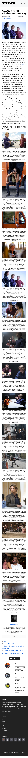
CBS (22, 64)
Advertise (23, 752)
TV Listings (4, 730)
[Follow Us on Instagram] (15, 739)
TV (5, 641)
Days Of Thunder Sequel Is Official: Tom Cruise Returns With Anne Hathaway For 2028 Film (20, 689)
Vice (3, 725)
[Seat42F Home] (3, 739)
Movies (3, 721)
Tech (3, 723)
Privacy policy (17, 752)
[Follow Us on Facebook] (7, 739)
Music (3, 727)
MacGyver (10, 643)
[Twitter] (13, 636)
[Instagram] (14, 636)
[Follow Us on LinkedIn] (19, 739)
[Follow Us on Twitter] (11, 739)
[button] (21, 3)
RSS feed (6, 752)
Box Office (4, 728)
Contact (11, 752)
